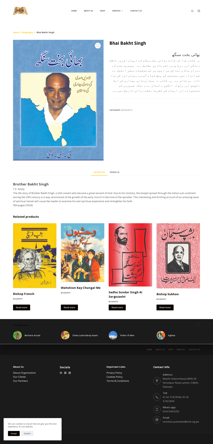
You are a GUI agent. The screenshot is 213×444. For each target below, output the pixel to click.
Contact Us (136, 11)
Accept (14, 433)
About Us (88, 11)
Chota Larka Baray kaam (85, 335)
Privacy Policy (114, 372)
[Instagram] (65, 373)
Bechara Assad (32, 335)
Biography (127, 110)
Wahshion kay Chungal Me (81, 288)
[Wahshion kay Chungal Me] (82, 252)
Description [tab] (99, 172)
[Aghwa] (160, 335)
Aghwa (171, 335)
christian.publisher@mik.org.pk (181, 421)
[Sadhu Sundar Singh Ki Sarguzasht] (130, 254)
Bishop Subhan (167, 294)
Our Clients (19, 376)
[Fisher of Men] (113, 335)
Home (74, 11)
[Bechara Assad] (17, 335)
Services (116, 11)
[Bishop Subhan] (178, 255)
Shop (102, 11)
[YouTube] (70, 373)
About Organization (24, 372)
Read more (21, 307)
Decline (27, 433)
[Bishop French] (35, 255)
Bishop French (23, 294)
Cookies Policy (114, 376)
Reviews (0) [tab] (114, 172)
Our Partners (20, 380)
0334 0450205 (171, 411)
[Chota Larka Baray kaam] (65, 335)
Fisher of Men (127, 335)
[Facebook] (61, 373)
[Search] (192, 11)
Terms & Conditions (117, 380)
